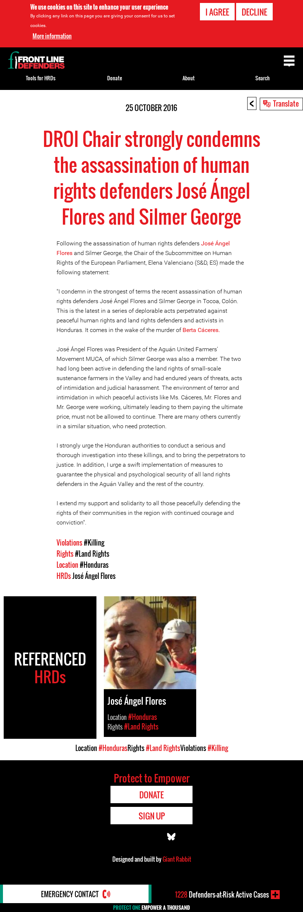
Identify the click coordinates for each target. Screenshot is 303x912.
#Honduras (94, 565)
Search (262, 78)
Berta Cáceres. (201, 329)
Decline (254, 12)
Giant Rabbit (177, 859)
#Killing (94, 542)
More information (52, 35)
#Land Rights (92, 554)
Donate (114, 78)
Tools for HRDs (40, 78)
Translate (286, 103)
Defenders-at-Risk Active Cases (222, 894)
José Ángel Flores (94, 576)
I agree (217, 12)
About (189, 78)
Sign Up (152, 816)
